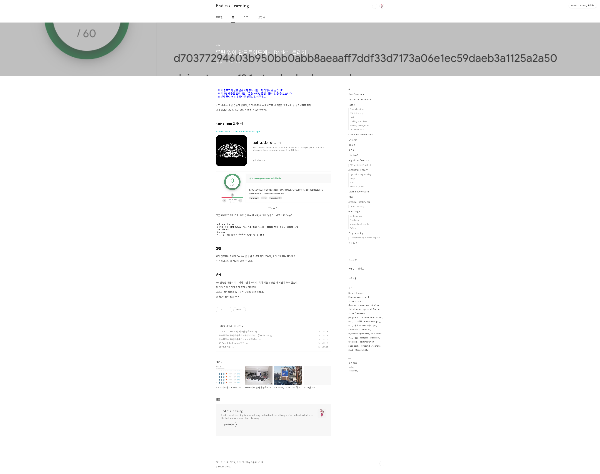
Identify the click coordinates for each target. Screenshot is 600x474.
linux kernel (376, 333)
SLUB (350, 349)
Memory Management (360, 125)
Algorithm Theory (358, 169)
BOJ (350, 325)
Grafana (375, 305)
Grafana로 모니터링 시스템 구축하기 (236, 331)
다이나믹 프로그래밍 (363, 325)
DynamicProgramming (358, 333)
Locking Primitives (358, 121)
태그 (246, 17)
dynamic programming (359, 305)
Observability (361, 349)
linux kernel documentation (361, 341)
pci (374, 325)
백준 (356, 337)
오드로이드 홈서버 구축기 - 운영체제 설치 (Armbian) (244, 335)
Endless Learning (232, 6)
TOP (381, 463)
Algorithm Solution (358, 160)
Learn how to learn (358, 191)
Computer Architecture (360, 134)
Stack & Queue (357, 186)
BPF (380, 309)
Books (351, 144)
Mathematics (356, 215)
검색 (374, 6)
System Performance (359, 99)
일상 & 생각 (353, 242)
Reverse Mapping (372, 321)
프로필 (219, 17)
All (349, 89)
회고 (350, 337)
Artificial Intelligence (359, 201)
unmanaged (354, 211)
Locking (360, 292)
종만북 (351, 149)
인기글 (361, 268)
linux (350, 321)
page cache (354, 345)
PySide (353, 228)
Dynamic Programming (360, 174)
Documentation (357, 129)
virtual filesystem (356, 313)
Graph (352, 178)
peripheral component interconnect (365, 317)
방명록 (261, 17)
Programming (356, 233)
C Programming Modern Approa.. (365, 237)
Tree (352, 182)
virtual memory (355, 301)
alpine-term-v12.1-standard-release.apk (238, 131)
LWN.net (352, 139)
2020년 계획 (225, 347)
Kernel (351, 104)
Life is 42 (353, 155)
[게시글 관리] (229, 309)
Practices (354, 219)
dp (364, 309)
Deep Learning (357, 206)
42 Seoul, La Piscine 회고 (231, 343)
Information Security (359, 223)
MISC (222, 325)
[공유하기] (225, 309)
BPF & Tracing (356, 113)
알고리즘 (358, 321)
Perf (352, 117)
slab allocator (354, 309)
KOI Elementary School (360, 164)
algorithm (374, 337)
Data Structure (356, 94)
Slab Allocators (357, 109)
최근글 (351, 268)
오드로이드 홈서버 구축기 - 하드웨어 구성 (238, 339)
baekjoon (364, 337)
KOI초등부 (372, 309)
